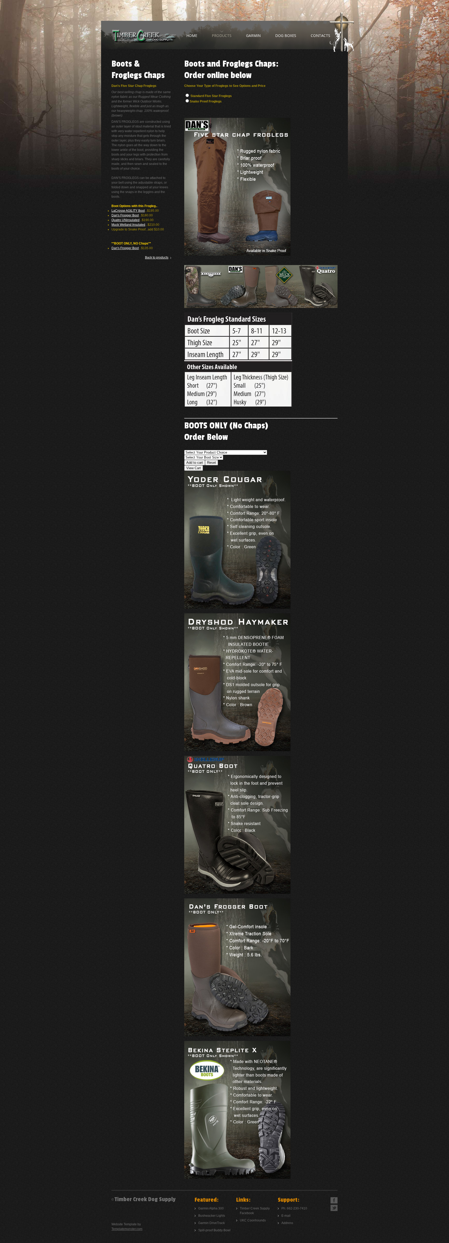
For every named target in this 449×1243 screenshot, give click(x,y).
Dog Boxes (285, 35)
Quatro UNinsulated (125, 220)
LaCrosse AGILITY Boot (128, 210)
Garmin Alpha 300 (211, 1208)
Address (287, 1223)
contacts (320, 35)
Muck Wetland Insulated (128, 225)
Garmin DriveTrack (211, 1223)
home (191, 35)
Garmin (253, 35)
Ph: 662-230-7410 (294, 1208)
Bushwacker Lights (211, 1216)
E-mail (285, 1216)
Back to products (156, 257)
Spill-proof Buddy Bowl (214, 1230)
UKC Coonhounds (253, 1220)
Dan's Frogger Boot (125, 215)
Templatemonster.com (126, 1229)
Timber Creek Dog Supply (143, 35)
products (222, 35)
